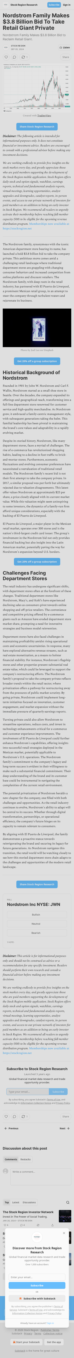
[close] (64, 1233)
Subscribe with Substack (39, 1298)
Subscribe (37, 1285)
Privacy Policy (54, 1313)
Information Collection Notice (27, 1313)
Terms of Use (36, 1309)
